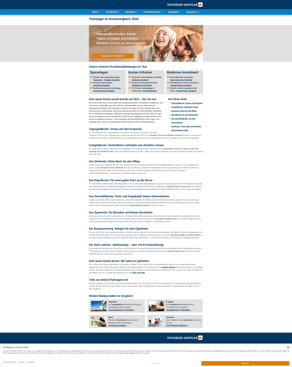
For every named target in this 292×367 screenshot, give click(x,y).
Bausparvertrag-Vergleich (104, 91)
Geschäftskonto (151, 12)
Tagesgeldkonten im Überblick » (121, 310)
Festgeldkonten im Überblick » (178, 310)
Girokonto (130, 12)
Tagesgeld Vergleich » (113, 55)
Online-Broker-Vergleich (186, 91)
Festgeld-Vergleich (112, 80)
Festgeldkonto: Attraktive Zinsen (184, 107)
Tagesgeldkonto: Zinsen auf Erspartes (187, 103)
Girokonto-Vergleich (140, 80)
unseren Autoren (168, 267)
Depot (95, 12)
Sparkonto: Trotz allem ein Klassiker (186, 126)
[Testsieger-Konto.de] (185, 4)
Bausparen (192, 12)
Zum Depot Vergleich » (117, 325)
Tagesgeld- (98, 80)
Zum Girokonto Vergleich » (177, 325)
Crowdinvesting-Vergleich (180, 85)
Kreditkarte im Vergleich (142, 85)
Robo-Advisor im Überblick (181, 80)
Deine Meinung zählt (179, 130)
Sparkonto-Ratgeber (101, 85)
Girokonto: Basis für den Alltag (184, 111)
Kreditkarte (112, 12)
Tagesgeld (173, 12)
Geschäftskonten (150, 91)
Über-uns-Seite (138, 273)
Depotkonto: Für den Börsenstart (184, 115)
